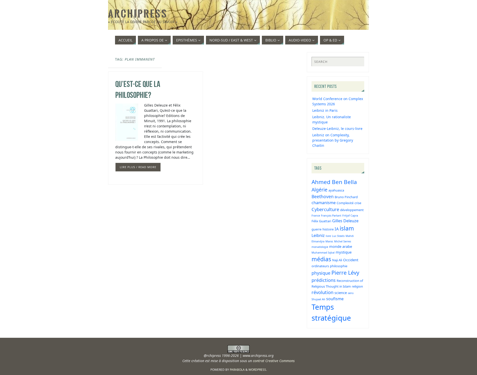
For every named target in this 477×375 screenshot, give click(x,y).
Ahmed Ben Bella (334, 182)
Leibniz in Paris (325, 110)
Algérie (319, 189)
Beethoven (323, 196)
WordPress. (257, 370)
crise (358, 203)
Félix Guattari (321, 221)
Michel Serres (342, 241)
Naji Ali (337, 260)
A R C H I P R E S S (137, 14)
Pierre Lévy (345, 272)
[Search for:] (338, 61)
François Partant (331, 215)
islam (347, 228)
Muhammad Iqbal (323, 252)
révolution (322, 292)
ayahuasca (336, 190)
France (316, 215)
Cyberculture (325, 209)
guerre (316, 229)
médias (321, 259)
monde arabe (340, 246)
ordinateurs (320, 266)
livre (328, 236)
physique (321, 273)
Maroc (329, 241)
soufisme (335, 298)
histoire (328, 229)
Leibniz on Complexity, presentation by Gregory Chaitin (332, 140)
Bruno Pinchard (346, 197)
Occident (350, 259)
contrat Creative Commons (274, 360)
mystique (344, 252)
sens (351, 293)
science (340, 292)
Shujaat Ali (318, 299)
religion (357, 286)
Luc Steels (338, 236)
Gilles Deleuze (345, 221)
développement (352, 210)
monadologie (320, 247)
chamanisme (324, 202)
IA (337, 229)
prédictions (324, 280)
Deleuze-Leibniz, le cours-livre (337, 128)
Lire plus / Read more (138, 167)
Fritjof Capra (350, 215)
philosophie (338, 266)
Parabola (237, 370)
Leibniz (318, 235)
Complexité (345, 203)
